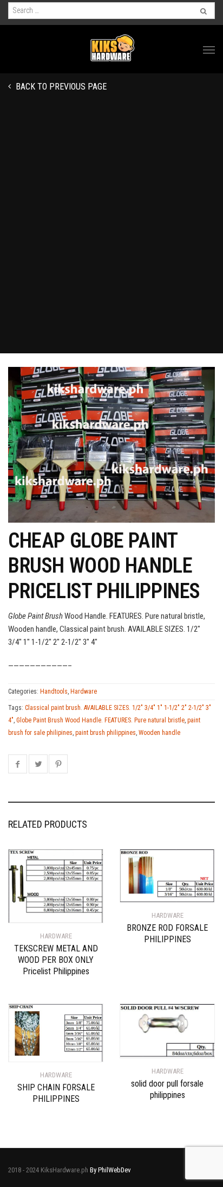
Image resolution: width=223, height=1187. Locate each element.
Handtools (54, 691)
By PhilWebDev (110, 1170)
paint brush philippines (105, 733)
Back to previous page (60, 86)
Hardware (83, 691)
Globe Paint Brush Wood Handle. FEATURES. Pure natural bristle (100, 720)
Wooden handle (159, 733)
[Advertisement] (111, 236)
